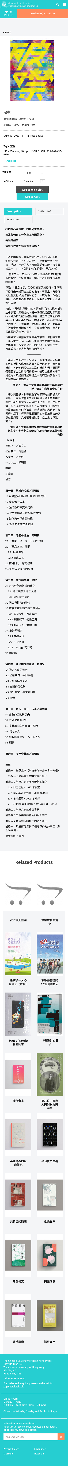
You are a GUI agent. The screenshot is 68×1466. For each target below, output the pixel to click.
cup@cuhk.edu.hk (13, 1386)
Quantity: (28, 181)
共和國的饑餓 (18, 1221)
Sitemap (8, 1453)
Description (13, 211)
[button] (42, 13)
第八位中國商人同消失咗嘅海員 (49, 1104)
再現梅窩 (18, 1281)
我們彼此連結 (18, 920)
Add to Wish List (32, 189)
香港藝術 (18, 1342)
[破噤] (32, 69)
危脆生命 (49, 1221)
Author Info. (45, 211)
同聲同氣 (49, 1281)
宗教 (12, 146)
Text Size (39, 1453)
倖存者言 (18, 1101)
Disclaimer (40, 1449)
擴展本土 (49, 1342)
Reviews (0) (13, 219)
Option (7, 171)
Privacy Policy (11, 1449)
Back (8, 32)
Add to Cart (32, 196)
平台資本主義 (49, 1161)
